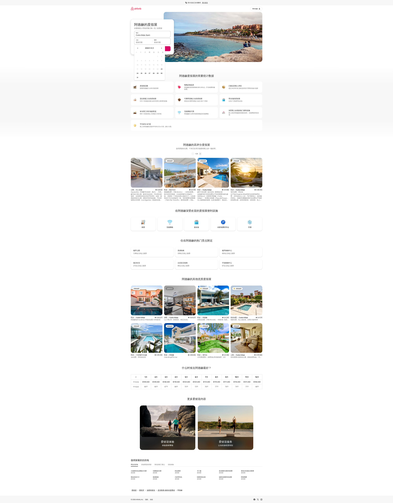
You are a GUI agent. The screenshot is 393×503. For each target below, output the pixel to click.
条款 (151, 499)
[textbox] (143, 42)
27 (149, 73)
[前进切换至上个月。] (137, 48)
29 (157, 73)
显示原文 (205, 3)
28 (153, 73)
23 (161, 69)
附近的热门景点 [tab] (160, 464)
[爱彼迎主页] (136, 8)
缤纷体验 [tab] (171, 464)
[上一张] (192, 153)
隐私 (146, 499)
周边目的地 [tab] (134, 464)
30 (161, 73)
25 (141, 73)
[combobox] (152, 35)
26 (145, 73)
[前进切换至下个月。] (161, 48)
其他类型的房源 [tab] (146, 464)
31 (137, 77)
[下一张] (200, 153)
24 (137, 73)
